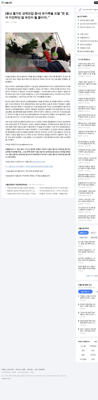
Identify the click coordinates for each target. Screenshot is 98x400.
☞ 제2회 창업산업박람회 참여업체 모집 (38, 166)
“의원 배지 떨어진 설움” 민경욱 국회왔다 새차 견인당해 (22, 188)
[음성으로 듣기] (57, 27)
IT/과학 (93, 355)
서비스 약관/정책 (39, 369)
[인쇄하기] (68, 27)
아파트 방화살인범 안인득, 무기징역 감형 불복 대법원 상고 (54, 188)
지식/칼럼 (83, 359)
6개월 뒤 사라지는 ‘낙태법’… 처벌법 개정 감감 (54, 194)
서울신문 (8, 3)
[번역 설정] (61, 27)
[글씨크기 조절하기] (65, 27)
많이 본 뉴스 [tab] (85, 292)
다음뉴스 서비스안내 (7, 369)
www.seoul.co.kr (38, 161)
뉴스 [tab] (95, 341)
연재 (93, 359)
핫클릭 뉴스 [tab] (83, 233)
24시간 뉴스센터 (21, 369)
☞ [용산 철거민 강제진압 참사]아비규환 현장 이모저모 (26, 154)
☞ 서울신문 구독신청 (14, 166)
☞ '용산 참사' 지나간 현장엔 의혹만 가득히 (30, 149)
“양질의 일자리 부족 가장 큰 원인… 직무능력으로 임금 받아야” (22, 194)
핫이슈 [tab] (93, 233)
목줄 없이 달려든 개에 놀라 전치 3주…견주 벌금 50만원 (22, 191)
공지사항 (30, 369)
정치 (93, 350)
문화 (83, 355)
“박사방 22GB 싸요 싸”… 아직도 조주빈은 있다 (54, 191)
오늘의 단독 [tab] (83, 237)
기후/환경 (93, 346)
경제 (83, 350)
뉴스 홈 (83, 346)
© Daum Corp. (6, 378)
